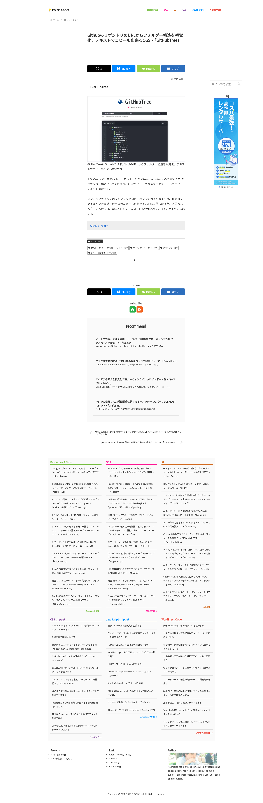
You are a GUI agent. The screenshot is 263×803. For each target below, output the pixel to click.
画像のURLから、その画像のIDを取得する (183, 625)
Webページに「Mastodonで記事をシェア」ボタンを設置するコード (131, 635)
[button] (239, 84)
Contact (113, 758)
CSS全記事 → (96, 736)
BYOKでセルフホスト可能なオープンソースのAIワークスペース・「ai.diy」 (75, 516)
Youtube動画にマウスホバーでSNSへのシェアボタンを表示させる (186, 712)
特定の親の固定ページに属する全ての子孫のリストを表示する (186, 669)
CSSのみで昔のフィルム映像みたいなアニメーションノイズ (75, 658)
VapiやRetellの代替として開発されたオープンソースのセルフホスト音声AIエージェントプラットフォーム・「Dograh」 (186, 580)
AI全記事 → (208, 607)
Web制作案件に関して (61, 758)
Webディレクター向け (118, 247)
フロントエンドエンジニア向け (103, 252)
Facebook (114, 766)
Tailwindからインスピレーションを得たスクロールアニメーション (76, 627)
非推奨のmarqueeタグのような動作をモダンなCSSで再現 (75, 716)
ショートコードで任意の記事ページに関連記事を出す (186, 681)
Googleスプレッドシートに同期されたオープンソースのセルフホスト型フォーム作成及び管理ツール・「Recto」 (75, 472)
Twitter (113, 762)
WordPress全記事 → (204, 732)
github (93, 247)
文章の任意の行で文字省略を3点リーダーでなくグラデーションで (75, 727)
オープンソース (139, 247)
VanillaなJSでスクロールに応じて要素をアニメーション (130, 692)
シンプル (154, 247)
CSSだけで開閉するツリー (64, 637)
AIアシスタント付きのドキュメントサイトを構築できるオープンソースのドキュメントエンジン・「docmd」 (186, 596)
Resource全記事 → (94, 611)
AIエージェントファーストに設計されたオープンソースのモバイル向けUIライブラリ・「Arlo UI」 (186, 566)
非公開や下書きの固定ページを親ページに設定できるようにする (186, 646)
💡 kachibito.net (58, 10)
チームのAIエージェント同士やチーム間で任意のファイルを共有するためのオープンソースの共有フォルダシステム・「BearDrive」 (186, 553)
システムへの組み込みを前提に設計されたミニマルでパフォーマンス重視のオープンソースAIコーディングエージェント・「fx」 (75, 530)
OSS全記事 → (151, 611)
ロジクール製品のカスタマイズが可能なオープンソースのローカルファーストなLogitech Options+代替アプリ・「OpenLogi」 (75, 503)
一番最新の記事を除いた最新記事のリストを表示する (186, 658)
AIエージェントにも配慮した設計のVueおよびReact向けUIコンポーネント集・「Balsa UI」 (74, 543)
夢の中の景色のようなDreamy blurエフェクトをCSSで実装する (75, 692)
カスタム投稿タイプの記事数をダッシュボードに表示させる (186, 635)
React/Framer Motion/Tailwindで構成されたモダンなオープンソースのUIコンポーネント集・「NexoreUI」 (75, 487)
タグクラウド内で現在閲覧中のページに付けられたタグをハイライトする (186, 723)
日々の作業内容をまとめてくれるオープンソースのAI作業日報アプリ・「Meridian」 (75, 570)
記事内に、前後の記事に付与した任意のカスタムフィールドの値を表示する (186, 692)
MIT (103, 247)
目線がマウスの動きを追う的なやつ (125, 663)
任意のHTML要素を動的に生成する (125, 625)
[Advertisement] (136, 52)
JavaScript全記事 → (148, 717)
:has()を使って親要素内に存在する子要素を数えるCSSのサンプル (75, 704)
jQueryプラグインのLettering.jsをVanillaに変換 (131, 709)
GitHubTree (97, 225)
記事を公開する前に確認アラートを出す (182, 702)
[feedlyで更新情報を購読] (133, 309)
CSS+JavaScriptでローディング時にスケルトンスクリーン (130, 673)
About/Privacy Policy (120, 754)
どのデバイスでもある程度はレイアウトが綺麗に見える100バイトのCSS (75, 681)
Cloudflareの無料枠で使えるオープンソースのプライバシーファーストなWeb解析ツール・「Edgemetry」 (75, 557)
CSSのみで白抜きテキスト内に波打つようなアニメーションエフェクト (75, 669)
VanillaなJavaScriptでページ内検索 (125, 683)
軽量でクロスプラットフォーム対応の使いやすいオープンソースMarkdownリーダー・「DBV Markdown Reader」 (75, 584)
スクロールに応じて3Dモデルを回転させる (128, 644)
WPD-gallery (57, 754)
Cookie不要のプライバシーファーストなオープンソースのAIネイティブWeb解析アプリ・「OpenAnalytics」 (75, 600)
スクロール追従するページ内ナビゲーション (129, 702)
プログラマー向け (170, 247)
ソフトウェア (96, 241)
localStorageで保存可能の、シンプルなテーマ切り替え (131, 654)
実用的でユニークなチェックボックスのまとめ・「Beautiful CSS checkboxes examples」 (75, 646)
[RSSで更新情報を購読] (140, 309)
